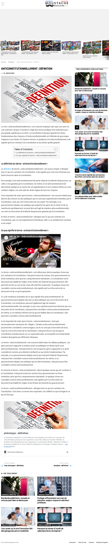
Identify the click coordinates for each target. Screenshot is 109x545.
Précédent (1, 50)
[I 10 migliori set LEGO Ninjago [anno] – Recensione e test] (30, 45)
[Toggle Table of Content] (54, 149)
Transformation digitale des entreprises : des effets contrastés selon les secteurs (90, 176)
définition (7, 169)
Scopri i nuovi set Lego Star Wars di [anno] (50, 53)
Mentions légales (102, 542)
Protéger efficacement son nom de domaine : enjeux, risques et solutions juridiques (53, 500)
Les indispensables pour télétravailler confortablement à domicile (89, 197)
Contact (91, 542)
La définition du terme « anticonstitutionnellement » (36, 153)
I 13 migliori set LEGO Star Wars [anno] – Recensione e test (9, 54)
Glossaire (72, 542)
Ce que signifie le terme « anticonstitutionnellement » (36, 155)
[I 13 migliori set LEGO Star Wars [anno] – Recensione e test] (10, 45)
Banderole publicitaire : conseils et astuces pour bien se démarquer (15, 499)
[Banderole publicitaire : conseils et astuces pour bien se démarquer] (18, 486)
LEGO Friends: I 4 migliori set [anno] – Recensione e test (70, 53)
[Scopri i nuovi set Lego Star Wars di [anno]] (51, 45)
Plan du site (82, 542)
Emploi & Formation (8, 525)
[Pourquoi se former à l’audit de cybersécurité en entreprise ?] (54, 516)
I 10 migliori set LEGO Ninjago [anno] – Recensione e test (30, 53)
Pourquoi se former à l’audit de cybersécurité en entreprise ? (50, 529)
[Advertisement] (54, 24)
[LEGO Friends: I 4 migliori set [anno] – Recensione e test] (71, 45)
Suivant (108, 50)
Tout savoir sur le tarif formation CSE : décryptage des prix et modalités (17, 529)
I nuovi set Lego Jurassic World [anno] (90, 56)
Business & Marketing (9, 495)
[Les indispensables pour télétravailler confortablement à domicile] (91, 187)
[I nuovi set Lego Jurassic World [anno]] (92, 47)
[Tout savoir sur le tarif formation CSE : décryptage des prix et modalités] (18, 516)
